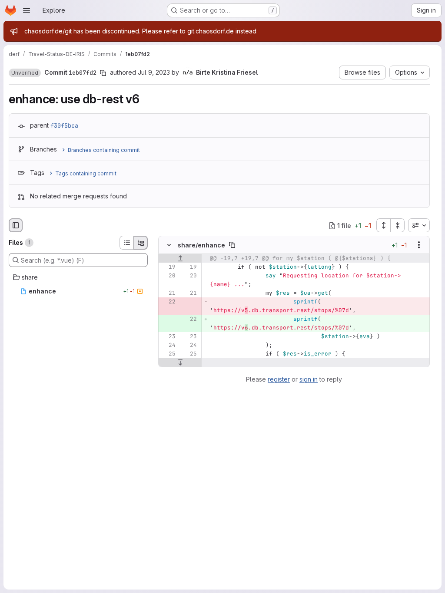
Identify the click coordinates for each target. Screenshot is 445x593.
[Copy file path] (232, 245)
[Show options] (419, 245)
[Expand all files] (383, 225)
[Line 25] (168, 354)
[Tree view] (141, 243)
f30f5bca (64, 125)
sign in (308, 379)
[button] (25, 73)
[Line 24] (168, 345)
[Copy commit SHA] (103, 73)
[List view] (126, 243)
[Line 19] (168, 267)
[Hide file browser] (16, 225)
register (279, 379)
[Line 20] (168, 276)
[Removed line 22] (168, 302)
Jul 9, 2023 (154, 72)
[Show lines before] (180, 258)
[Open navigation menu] (26, 10)
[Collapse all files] (398, 225)
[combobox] (419, 225)
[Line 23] (168, 337)
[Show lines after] (180, 363)
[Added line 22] (189, 319)
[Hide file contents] (169, 245)
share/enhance (201, 245)
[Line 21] (168, 293)
